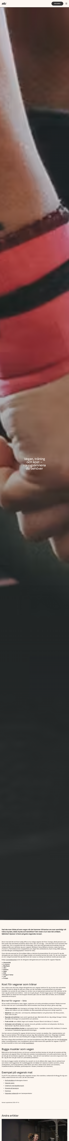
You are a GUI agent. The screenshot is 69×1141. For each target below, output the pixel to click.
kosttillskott (30, 1043)
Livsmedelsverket (11, 960)
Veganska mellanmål (11, 1093)
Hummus (8, 1091)
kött (31, 945)
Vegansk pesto (9, 1083)
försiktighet (63, 1039)
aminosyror (62, 993)
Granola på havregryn (12, 1088)
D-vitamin (6, 964)
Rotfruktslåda (9, 1080)
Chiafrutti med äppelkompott (14, 1085)
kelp (34, 1037)
